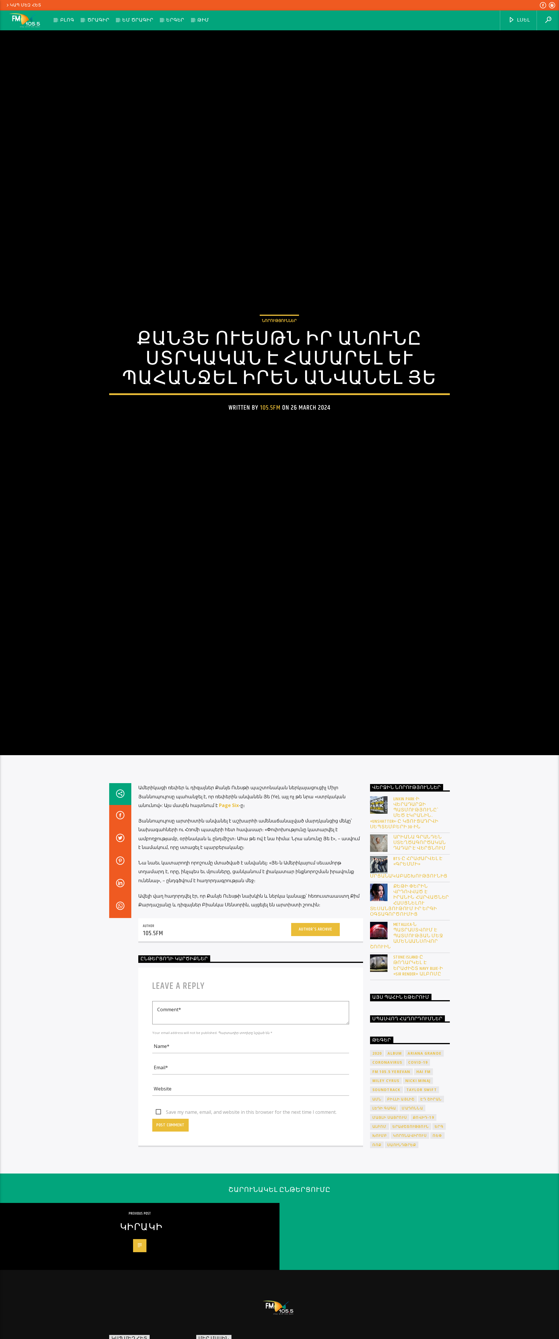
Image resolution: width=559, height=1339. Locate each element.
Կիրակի (141, 1285)
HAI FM (423, 1129)
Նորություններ (279, 347)
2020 (377, 1110)
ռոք (377, 1202)
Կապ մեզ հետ (25, 5)
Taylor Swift (421, 1147)
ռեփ (437, 1193)
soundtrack (386, 1147)
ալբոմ (379, 1183)
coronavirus (387, 1119)
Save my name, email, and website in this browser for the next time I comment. (251, 1169)
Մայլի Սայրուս (389, 1174)
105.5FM (270, 434)
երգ (439, 1183)
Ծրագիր (98, 20)
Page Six (229, 862)
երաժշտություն (410, 1183)
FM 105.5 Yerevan (391, 1129)
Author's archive (315, 987)
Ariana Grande (424, 1110)
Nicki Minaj (418, 1138)
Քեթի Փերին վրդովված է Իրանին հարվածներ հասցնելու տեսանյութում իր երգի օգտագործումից (409, 958)
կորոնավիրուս (410, 1193)
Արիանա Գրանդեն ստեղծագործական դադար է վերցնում (419, 900)
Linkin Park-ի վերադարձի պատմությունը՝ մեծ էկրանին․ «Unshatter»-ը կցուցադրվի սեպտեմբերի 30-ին (404, 870)
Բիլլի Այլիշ (401, 1156)
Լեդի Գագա (384, 1165)
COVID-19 (418, 1119)
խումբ (379, 1193)
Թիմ (203, 20)
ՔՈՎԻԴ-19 (423, 1174)
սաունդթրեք (401, 1202)
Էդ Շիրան (431, 1156)
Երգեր (175, 20)
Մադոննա (412, 1165)
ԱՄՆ (377, 1156)
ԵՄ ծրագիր (137, 20)
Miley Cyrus (385, 1138)
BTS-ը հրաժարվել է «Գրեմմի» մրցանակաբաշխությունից (409, 924)
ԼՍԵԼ (523, 20)
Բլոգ (67, 20)
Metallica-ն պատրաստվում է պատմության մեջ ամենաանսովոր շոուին (406, 993)
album (395, 1110)
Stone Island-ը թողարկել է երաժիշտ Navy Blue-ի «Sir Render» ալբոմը (418, 1023)
